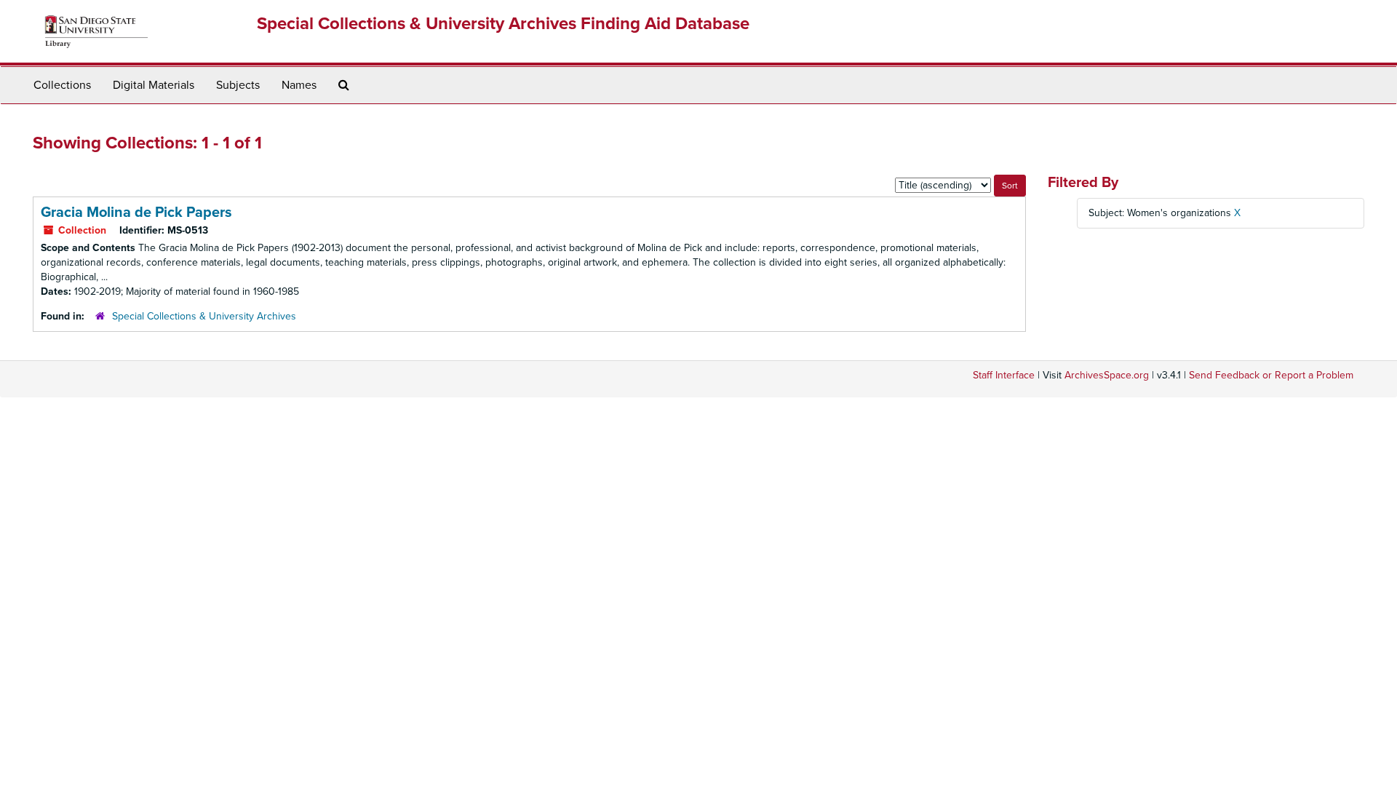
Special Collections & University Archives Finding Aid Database (503, 23)
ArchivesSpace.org (1106, 375)
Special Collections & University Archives (204, 316)
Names (299, 85)
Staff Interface (1004, 375)
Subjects (238, 85)
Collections (62, 85)
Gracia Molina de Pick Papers (136, 212)
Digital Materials (153, 85)
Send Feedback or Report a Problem (1271, 375)
